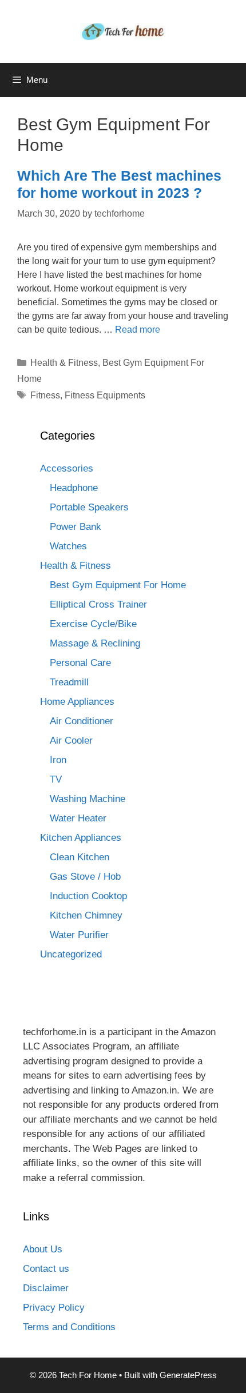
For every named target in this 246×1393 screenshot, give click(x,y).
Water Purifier (79, 934)
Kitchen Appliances (80, 837)
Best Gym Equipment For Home (118, 585)
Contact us (46, 1268)
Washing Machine (87, 798)
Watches (68, 546)
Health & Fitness (64, 363)
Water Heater (78, 818)
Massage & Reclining (95, 643)
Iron (58, 760)
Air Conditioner (81, 721)
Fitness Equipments (105, 395)
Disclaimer (46, 1288)
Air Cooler (71, 740)
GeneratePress (188, 1375)
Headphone (74, 487)
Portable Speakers (89, 507)
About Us (42, 1249)
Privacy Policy (54, 1307)
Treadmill (69, 682)
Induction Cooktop (88, 896)
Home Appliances (77, 701)
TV (56, 779)
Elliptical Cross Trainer (98, 604)
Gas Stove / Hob (85, 876)
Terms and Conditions (69, 1327)
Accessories (66, 468)
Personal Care (80, 662)
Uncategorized (71, 954)
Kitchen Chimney (86, 915)
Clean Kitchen (79, 857)
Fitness (45, 395)
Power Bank (75, 526)
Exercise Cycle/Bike (93, 623)
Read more (137, 329)
